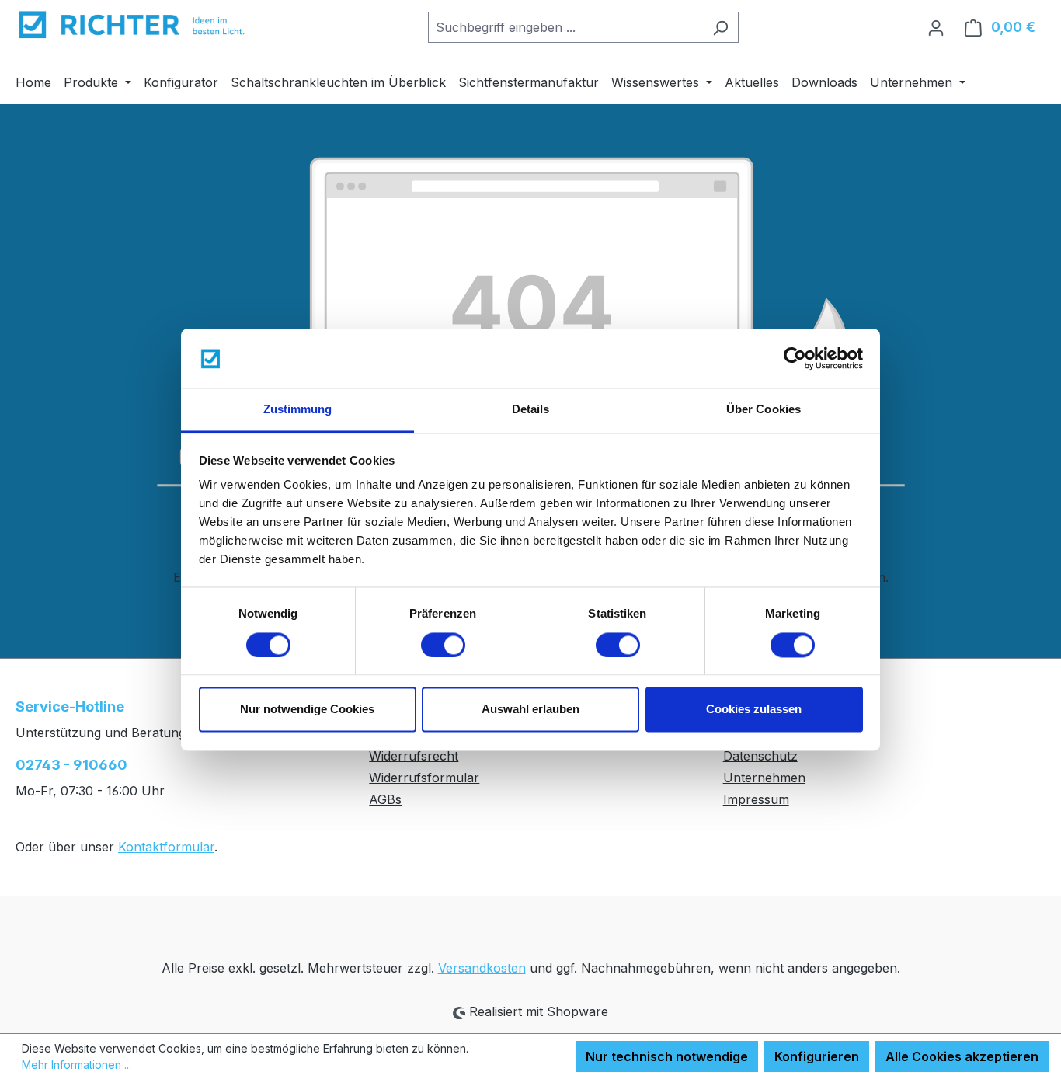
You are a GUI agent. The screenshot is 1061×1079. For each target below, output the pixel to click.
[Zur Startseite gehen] (132, 24)
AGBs (385, 799)
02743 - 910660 (71, 765)
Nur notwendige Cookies (307, 709)
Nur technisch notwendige (667, 1056)
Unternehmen (764, 777)
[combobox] (565, 27)
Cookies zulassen (754, 709)
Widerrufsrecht (413, 756)
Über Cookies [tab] (763, 409)
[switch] (443, 644)
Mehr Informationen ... (76, 1064)
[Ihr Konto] (936, 27)
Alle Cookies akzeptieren (961, 1056)
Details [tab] (531, 409)
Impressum (756, 799)
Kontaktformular (166, 846)
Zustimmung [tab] (297, 409)
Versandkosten (482, 968)
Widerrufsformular (424, 777)
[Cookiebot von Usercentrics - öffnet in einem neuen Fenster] (795, 358)
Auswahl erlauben (530, 709)
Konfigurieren (816, 1056)
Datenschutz (760, 756)
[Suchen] (720, 27)
